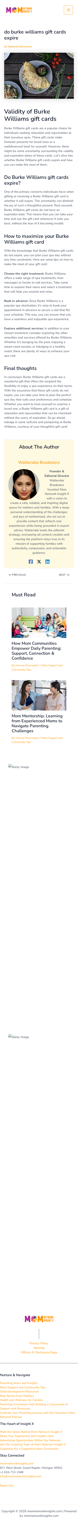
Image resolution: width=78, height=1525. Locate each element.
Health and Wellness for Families (21, 1400)
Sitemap (39, 1348)
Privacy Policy (39, 1343)
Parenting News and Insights (19, 1383)
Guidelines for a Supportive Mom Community (29, 1449)
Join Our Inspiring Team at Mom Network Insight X (33, 1444)
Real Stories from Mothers (17, 1396)
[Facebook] (31, 561)
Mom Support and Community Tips (23, 1387)
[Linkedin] (47, 561)
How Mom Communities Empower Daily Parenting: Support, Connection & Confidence (36, 651)
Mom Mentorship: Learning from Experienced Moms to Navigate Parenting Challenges (37, 723)
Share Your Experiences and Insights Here (27, 1436)
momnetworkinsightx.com (17, 1463)
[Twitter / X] (39, 561)
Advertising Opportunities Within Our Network (30, 1440)
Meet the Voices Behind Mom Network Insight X (31, 1432)
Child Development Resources (19, 1391)
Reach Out (6, 1486)
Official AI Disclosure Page (39, 1352)
